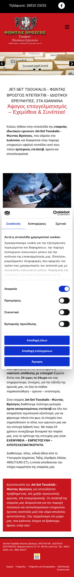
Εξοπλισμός (63, 566)
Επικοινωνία (63, 569)
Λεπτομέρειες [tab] (37, 223)
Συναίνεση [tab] (13, 223)
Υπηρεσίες (20, 566)
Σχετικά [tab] (61, 223)
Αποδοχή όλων (37, 340)
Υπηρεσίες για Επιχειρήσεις (41, 566)
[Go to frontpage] (24, 32)
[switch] (64, 300)
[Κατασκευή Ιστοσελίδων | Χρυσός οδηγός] (37, 556)
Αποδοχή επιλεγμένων (37, 351)
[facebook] (61, 5)
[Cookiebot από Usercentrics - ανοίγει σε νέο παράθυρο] (53, 213)
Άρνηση (37, 361)
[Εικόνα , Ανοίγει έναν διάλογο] (37, 63)
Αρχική (9, 566)
